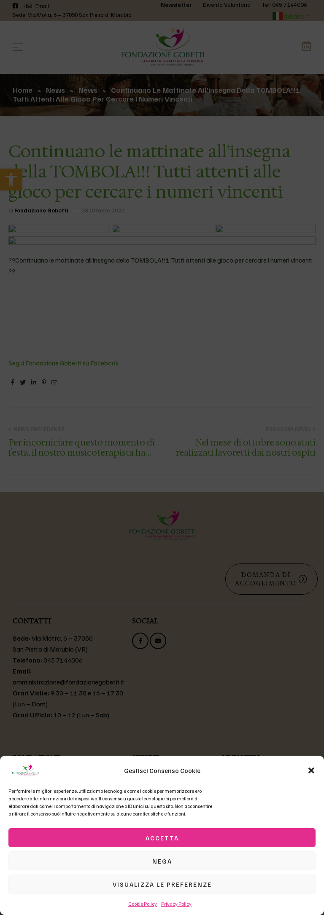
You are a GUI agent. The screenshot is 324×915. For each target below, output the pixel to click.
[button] (311, 770)
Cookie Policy (142, 904)
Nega (162, 861)
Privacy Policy (176, 904)
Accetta (162, 838)
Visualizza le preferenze (162, 884)
